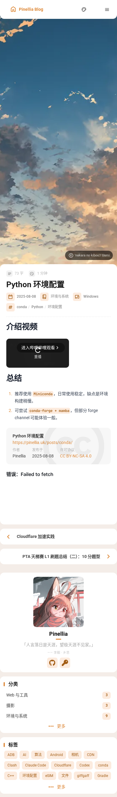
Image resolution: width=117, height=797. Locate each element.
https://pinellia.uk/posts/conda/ (43, 442)
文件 (65, 776)
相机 (75, 755)
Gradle (103, 776)
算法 (38, 755)
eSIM (49, 776)
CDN (90, 755)
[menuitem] (95, 9)
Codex (85, 765)
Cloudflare (62, 765)
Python (37, 307)
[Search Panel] (72, 9)
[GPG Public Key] (65, 663)
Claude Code (35, 765)
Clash (12, 765)
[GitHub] (52, 663)
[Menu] (107, 9)
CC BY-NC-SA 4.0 (76, 456)
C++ (11, 776)
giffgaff (83, 776)
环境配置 (29, 776)
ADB (11, 755)
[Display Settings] (84, 9)
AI (24, 755)
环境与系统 (60, 296)
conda (103, 765)
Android (56, 755)
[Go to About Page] (58, 602)
